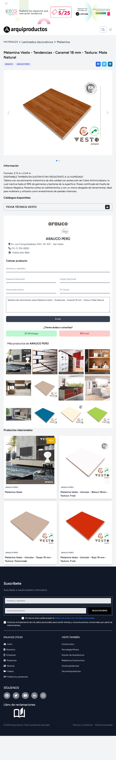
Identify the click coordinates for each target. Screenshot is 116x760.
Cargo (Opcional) (68, 279)
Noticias (10, 666)
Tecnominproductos (71, 671)
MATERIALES (11, 41)
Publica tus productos (17, 676)
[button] (56, 160)
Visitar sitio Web (20, 252)
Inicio (9, 644)
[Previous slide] (8, 113)
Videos (10, 671)
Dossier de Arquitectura (73, 655)
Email (86, 333)
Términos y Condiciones (83, 725)
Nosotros (10, 649)
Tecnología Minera (70, 649)
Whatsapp (32, 333)
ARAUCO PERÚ (23, 64)
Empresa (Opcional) (15, 279)
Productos (11, 660)
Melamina (63, 42)
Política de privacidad (103, 725)
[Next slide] (108, 113)
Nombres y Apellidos (16, 268)
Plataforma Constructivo (73, 660)
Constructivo (68, 644)
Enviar (58, 319)
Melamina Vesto (13, 492)
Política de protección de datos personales (75, 618)
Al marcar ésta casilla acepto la (60, 618)
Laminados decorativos (37, 42)
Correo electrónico (15, 289)
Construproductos (70, 666)
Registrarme (99, 610)
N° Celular (64, 289)
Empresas (11, 655)
